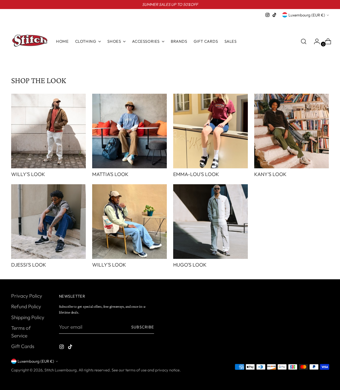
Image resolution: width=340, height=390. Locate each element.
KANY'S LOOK (270, 174)
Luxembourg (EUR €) (306, 15)
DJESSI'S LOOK (28, 265)
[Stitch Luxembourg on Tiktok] (274, 14)
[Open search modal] (303, 41)
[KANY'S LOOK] (291, 131)
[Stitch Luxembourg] (29, 41)
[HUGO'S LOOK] (210, 221)
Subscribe (142, 326)
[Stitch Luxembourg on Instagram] (267, 14)
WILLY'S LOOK (28, 174)
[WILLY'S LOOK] (48, 131)
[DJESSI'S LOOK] (48, 221)
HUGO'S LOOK (190, 265)
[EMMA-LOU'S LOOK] (210, 131)
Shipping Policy (27, 317)
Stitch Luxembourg (60, 369)
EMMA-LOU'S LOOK (196, 174)
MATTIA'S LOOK (110, 174)
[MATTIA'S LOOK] (129, 131)
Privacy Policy (26, 296)
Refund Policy (26, 306)
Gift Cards (22, 346)
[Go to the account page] (314, 41)
